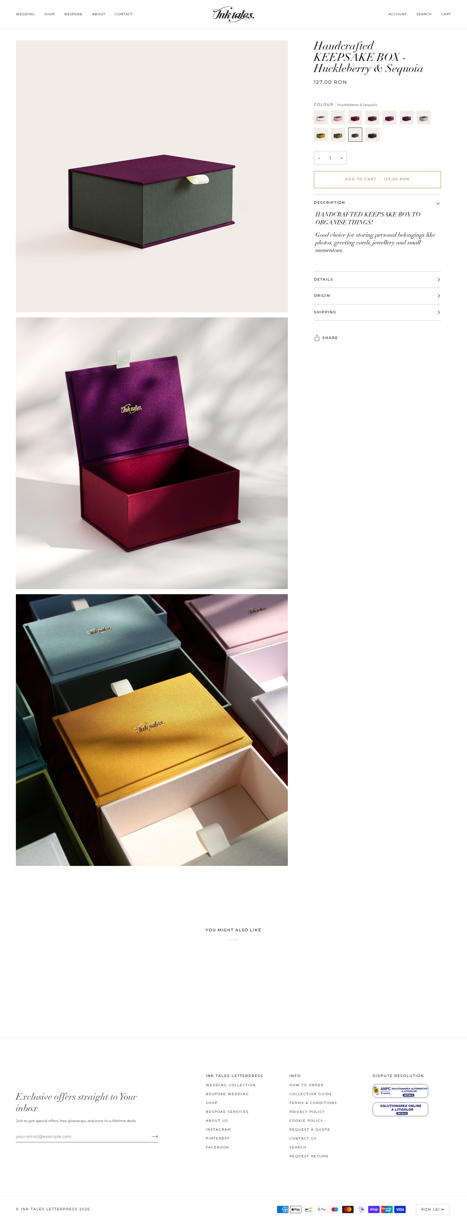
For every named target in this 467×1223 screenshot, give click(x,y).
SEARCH (298, 1147)
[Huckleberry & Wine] (373, 119)
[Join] (149, 1136)
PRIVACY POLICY (307, 1112)
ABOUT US (217, 1121)
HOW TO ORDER (306, 1085)
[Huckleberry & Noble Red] (356, 119)
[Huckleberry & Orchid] (391, 119)
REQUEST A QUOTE (309, 1129)
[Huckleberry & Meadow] (339, 136)
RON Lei (430, 1209)
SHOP (212, 1103)
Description (329, 203)
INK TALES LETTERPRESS (49, 1209)
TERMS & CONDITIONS (313, 1103)
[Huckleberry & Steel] (425, 119)
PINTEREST (218, 1138)
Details (323, 279)
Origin (322, 296)
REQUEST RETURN (308, 1156)
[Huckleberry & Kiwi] (322, 136)
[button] (28, 14)
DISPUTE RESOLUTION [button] (398, 1076)
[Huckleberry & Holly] (372, 136)
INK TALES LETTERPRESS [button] (234, 1076)
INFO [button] (295, 1076)
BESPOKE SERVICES (227, 1112)
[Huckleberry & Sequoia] (356, 136)
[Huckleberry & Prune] (408, 119)
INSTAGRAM (218, 1129)
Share (330, 338)
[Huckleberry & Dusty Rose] (339, 119)
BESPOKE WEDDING (227, 1094)
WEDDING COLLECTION (231, 1085)
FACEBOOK (217, 1147)
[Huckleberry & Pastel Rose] (322, 119)
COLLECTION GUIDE (310, 1094)
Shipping (325, 312)
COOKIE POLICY (306, 1121)
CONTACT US (303, 1138)
